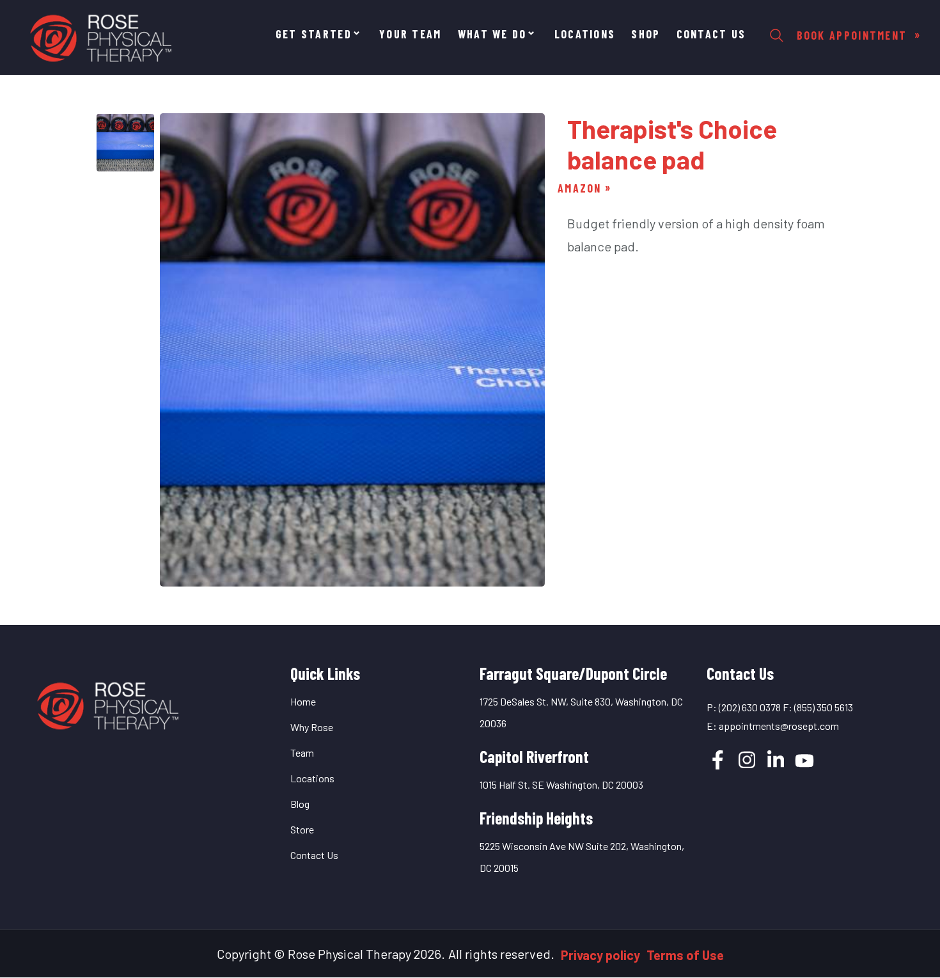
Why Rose (311, 727)
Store (302, 829)
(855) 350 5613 (823, 707)
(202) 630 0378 (750, 707)
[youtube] (804, 760)
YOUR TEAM (410, 34)
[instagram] (746, 759)
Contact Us (711, 34)
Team (302, 752)
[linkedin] (775, 759)
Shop (645, 34)
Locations (585, 34)
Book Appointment (854, 35)
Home (303, 701)
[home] (106, 702)
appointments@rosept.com (779, 726)
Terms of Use (685, 955)
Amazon (580, 188)
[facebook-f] (718, 759)
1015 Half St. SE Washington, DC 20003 (561, 784)
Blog (299, 804)
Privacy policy (600, 955)
